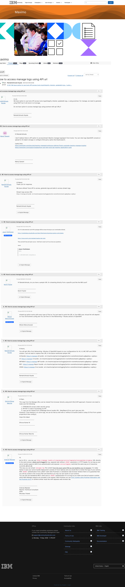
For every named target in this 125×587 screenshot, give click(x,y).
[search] (86, 2)
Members (57, 63)
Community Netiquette (72, 541)
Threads (12, 63)
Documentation (102, 541)
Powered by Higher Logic (62, 585)
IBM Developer (101, 536)
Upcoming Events (34, 63)
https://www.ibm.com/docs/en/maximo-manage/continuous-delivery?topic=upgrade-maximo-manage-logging (50, 145)
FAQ (66, 552)
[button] (38, 2)
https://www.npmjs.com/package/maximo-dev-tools (31, 238)
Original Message (23, 212)
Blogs (23, 63)
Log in (110, 2)
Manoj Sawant (4, 136)
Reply (100, 96)
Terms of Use (69, 536)
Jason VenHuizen (8, 232)
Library (46, 63)
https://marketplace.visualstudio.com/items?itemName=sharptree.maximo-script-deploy (41, 233)
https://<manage (31, 356)
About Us (68, 530)
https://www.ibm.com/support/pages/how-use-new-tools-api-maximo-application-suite (43, 147)
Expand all (71, 75)
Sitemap (67, 546)
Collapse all (79, 75)
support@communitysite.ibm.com (44, 535)
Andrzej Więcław (9, 459)
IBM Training (101, 530)
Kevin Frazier (8, 284)
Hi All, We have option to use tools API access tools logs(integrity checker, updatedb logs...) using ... (39, 85)
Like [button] (99, 91)
